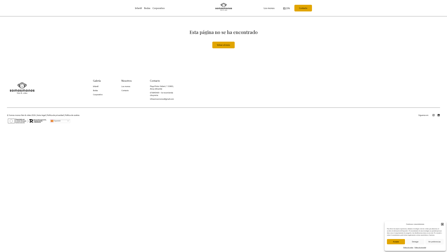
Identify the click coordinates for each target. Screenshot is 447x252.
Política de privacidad (420, 247)
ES (284, 8)
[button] (442, 224)
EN (288, 8)
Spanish (57, 121)
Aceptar (396, 242)
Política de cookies (408, 247)
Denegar (415, 242)
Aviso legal (41, 115)
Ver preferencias (434, 242)
